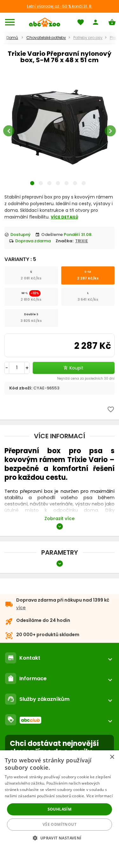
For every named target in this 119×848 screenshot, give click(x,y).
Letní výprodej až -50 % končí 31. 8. (59, 6)
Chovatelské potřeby (46, 37)
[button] (59, 838)
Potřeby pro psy (87, 37)
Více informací (99, 796)
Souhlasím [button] (60, 809)
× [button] (111, 757)
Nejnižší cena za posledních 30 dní (86, 378)
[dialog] (59, 799)
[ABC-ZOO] (44, 22)
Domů (12, 37)
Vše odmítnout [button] (59, 824)
